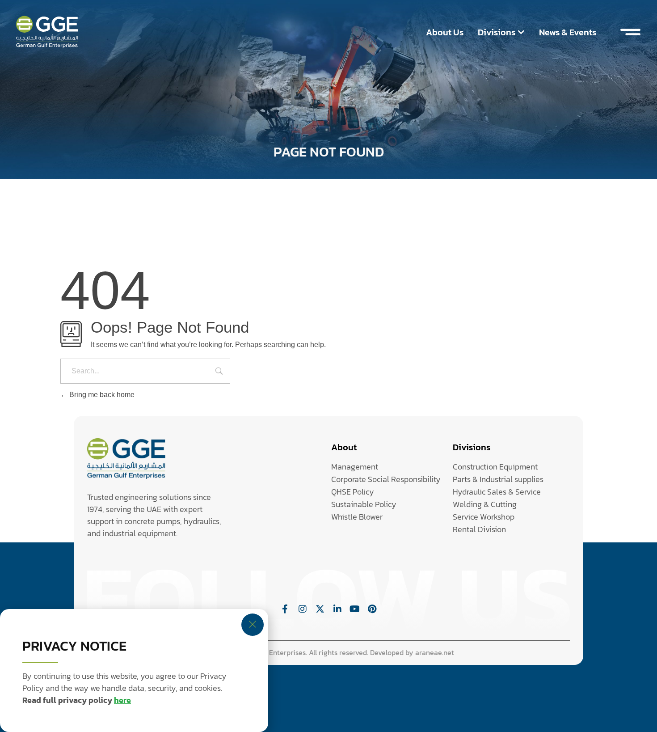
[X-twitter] (320, 609)
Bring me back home (101, 394)
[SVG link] (47, 32)
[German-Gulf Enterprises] (126, 458)
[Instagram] (302, 609)
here (122, 700)
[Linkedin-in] (337, 609)
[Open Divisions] (521, 32)
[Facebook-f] (285, 609)
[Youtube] (354, 609)
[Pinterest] (372, 609)
